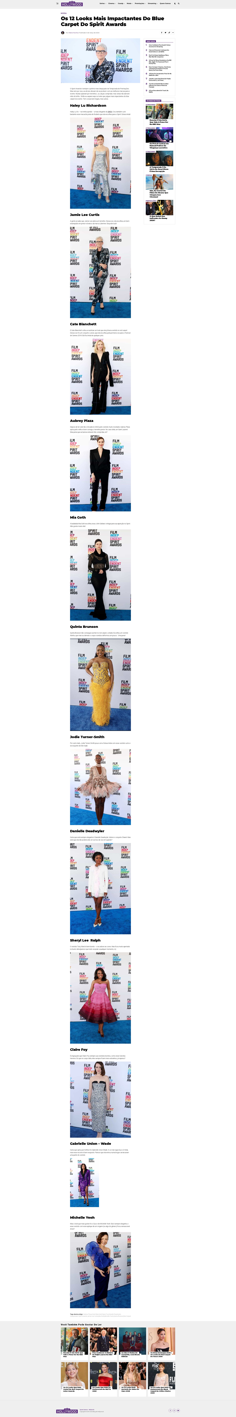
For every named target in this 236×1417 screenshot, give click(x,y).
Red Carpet (127, 1316)
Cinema (111, 3)
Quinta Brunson (118, 1316)
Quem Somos (165, 3)
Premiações (139, 3)
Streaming (152, 3)
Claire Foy (105, 1314)
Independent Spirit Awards (78, 1316)
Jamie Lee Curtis (92, 1316)
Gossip (120, 3)
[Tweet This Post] (165, 32)
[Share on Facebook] (161, 32)
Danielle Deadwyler (115, 1314)
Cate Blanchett (97, 1314)
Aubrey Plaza (87, 1314)
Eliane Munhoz (74, 33)
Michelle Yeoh (108, 1316)
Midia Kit (91, 1409)
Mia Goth (101, 1316)
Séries (102, 3)
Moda (129, 3)
